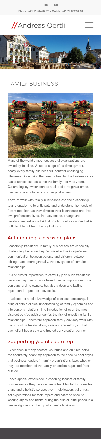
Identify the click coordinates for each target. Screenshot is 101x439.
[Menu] (86, 25)
